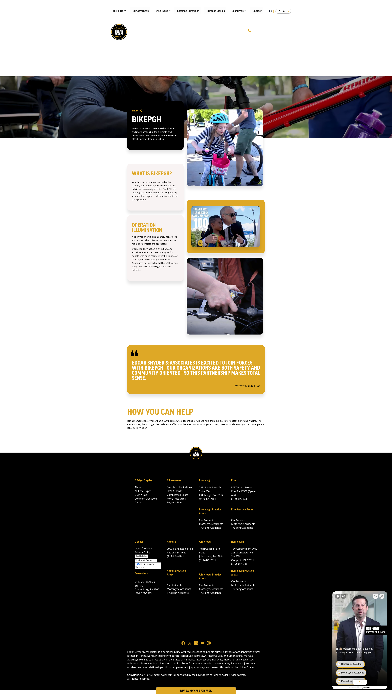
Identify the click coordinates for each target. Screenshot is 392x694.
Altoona (171, 541)
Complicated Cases (177, 494)
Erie (233, 480)
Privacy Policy (142, 552)
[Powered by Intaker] (366, 687)
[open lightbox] (225, 226)
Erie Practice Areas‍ (242, 509)
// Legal (139, 541)
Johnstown (205, 541)
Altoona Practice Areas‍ (176, 572)
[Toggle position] (375, 596)
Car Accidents (206, 520)
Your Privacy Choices (144, 565)
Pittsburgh (205, 480)
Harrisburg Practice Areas (242, 572)
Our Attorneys (141, 11)
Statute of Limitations (179, 487)
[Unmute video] (337, 596)
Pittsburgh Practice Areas (210, 511)
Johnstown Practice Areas (210, 576)
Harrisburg (237, 541)
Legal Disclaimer (144, 548)
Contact (257, 11)
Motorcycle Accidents (211, 523)
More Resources (176, 498)
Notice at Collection (146, 560)
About (138, 487)
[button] (118, 10)
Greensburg (141, 573)
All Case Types (143, 491)
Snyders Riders (175, 502)
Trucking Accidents (210, 527)
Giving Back (141, 494)
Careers (139, 502)
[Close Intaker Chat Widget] (381, 596)
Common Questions (188, 11)
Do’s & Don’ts (174, 491)
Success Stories (216, 11)
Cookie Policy (141, 556)
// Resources (174, 480)
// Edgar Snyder (143, 480)
